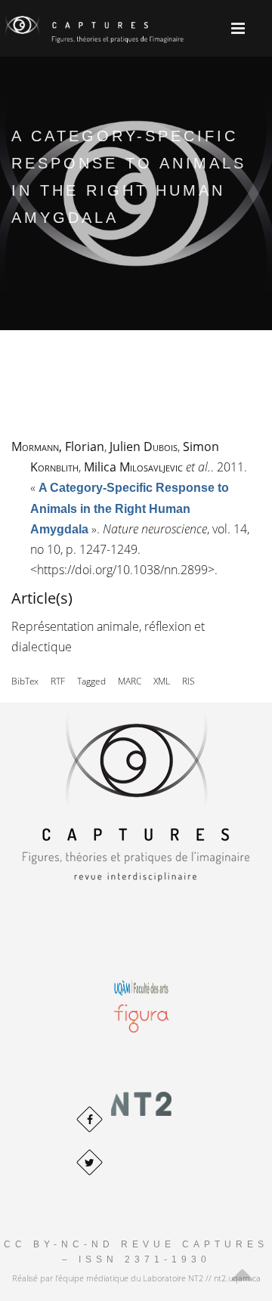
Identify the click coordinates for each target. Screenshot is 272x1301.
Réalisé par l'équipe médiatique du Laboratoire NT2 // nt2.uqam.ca (136, 1278)
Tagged (91, 681)
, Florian (57, 446)
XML (161, 681)
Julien (144, 446)
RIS (188, 681)
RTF (58, 681)
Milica (133, 467)
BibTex (25, 681)
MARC (129, 681)
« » (129, 507)
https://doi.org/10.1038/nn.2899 (122, 569)
